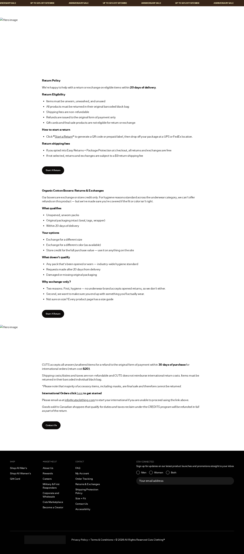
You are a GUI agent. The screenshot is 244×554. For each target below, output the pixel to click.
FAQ (78, 468)
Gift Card (15, 478)
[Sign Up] (229, 481)
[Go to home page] (122, 12)
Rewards (48, 473)
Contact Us (51, 425)
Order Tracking (84, 478)
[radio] (141, 472)
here (80, 393)
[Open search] (213, 12)
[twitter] (59, 540)
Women (158, 472)
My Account (82, 473)
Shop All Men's (18, 468)
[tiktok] (38, 540)
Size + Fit (80, 498)
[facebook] (45, 540)
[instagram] (31, 540)
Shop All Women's (20, 473)
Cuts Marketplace (53, 502)
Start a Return (64, 136)
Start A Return (53, 170)
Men (143, 472)
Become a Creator (53, 507)
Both (173, 472)
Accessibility (82, 509)
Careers (47, 478)
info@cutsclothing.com (80, 400)
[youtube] (52, 540)
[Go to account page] (220, 12)
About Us (48, 468)
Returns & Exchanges (87, 484)
